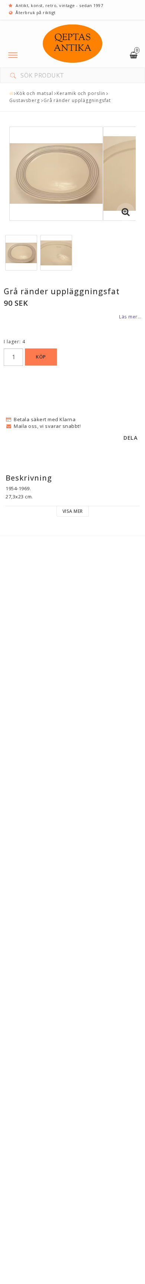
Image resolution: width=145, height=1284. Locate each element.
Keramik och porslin (81, 93)
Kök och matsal (34, 93)
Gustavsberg (24, 100)
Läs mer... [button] (130, 317)
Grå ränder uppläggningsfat (77, 100)
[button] (125, 212)
